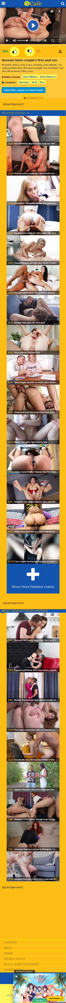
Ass (42, 82)
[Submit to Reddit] (52, 11)
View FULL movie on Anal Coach (23, 90)
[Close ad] (62, 976)
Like (14, 51)
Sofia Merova (48, 76)
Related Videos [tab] (14, 113)
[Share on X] (59, 11)
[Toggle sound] (16, 976)
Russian (24, 82)
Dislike (29, 51)
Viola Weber (30, 76)
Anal (34, 82)
